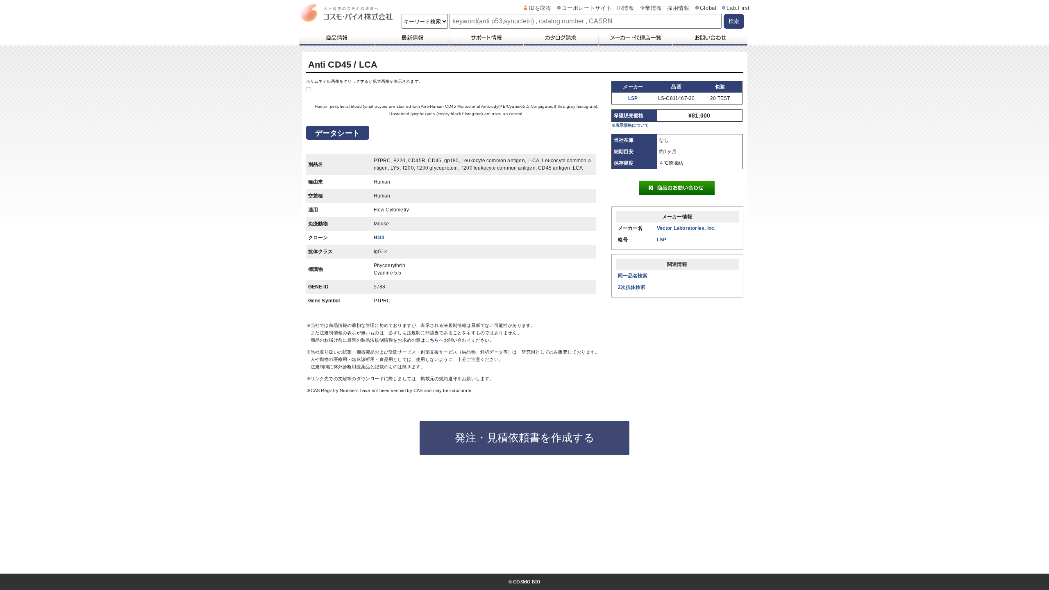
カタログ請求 (560, 37)
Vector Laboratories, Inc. (686, 228)
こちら (432, 340)
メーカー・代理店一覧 (635, 37)
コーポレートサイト (587, 8)
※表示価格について (630, 125)
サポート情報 (486, 37)
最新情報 (411, 37)
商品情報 (336, 37)
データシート (337, 133)
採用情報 (678, 8)
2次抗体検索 (632, 287)
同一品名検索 (633, 276)
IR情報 (625, 8)
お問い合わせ (709, 37)
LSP (633, 98)
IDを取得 (540, 8)
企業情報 (651, 8)
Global (708, 8)
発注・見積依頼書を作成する (525, 437)
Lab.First (738, 8)
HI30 (379, 238)
